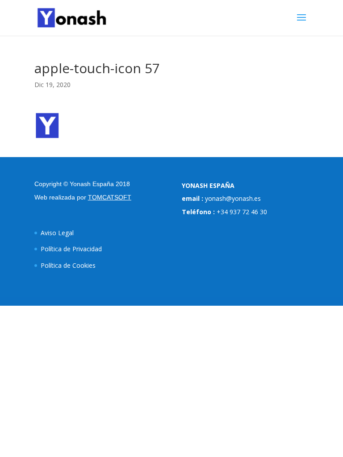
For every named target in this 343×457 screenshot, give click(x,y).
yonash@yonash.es (233, 198)
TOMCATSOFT (109, 197)
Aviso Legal (57, 232)
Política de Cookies (68, 265)
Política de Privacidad (71, 249)
